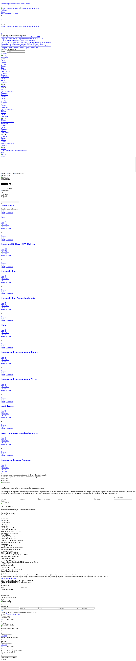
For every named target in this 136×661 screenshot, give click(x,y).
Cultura (42, 42)
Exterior (29, 39)
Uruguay (3, 40)
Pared (25, 39)
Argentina (10, 40)
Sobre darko (20, 4)
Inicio (2, 152)
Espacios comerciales (13, 42)
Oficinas (48, 42)
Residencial (31, 42)
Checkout (4, 645)
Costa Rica (16, 40)
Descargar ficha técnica (8, 205)
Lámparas (18, 37)
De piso (20, 39)
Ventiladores (32, 37)
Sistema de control (13, 14)
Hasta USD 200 (38, 39)
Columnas (24, 37)
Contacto (27, 4)
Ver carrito (4, 636)
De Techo (8, 39)
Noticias (3, 149)
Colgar (3, 39)
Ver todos (4, 37)
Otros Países (24, 40)
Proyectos (4, 14)
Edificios (3, 42)
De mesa (15, 39)
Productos (4, 10)
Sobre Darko (5, 150)
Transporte (24, 42)
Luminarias (10, 37)
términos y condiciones (13, 614)
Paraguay (32, 40)
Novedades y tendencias (8, 4)
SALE (3, 12)
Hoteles (37, 42)
